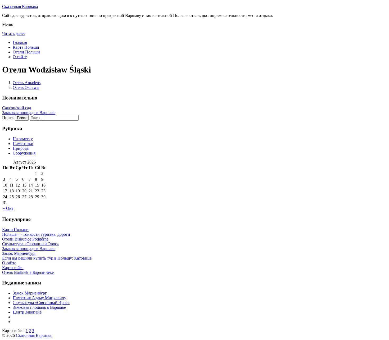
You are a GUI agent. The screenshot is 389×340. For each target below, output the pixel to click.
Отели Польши (26, 52)
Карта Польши (26, 47)
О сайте (20, 57)
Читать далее (13, 33)
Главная (20, 42)
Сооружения (24, 153)
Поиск (8, 117)
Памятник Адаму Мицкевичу (39, 298)
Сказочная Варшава (20, 6)
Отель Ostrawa (26, 87)
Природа (21, 148)
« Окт (8, 208)
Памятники (23, 143)
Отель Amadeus (26, 82)
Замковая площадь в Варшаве (28, 112)
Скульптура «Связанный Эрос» (41, 302)
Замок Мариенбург (30, 293)
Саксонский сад (16, 108)
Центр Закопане (27, 312)
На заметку (23, 139)
